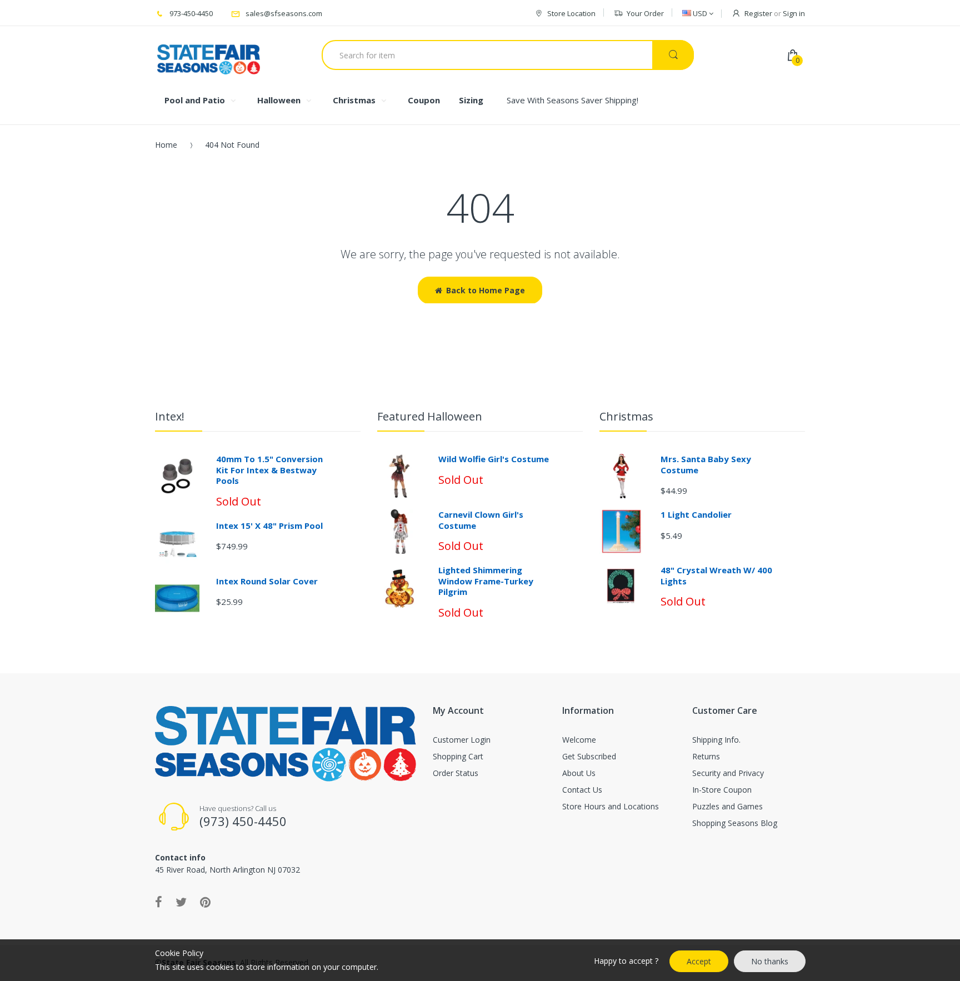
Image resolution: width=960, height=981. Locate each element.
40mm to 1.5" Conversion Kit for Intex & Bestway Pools (269, 469)
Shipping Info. (716, 739)
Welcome (579, 739)
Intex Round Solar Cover (267, 581)
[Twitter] (181, 901)
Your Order (645, 13)
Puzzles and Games (727, 806)
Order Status (455, 773)
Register (758, 13)
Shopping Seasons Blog (734, 823)
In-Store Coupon (722, 789)
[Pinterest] (205, 901)
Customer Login (462, 739)
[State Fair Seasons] (208, 55)
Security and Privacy (728, 773)
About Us (579, 773)
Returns (706, 756)
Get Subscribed (589, 756)
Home (166, 144)
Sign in (794, 13)
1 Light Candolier (696, 514)
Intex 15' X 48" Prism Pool (269, 525)
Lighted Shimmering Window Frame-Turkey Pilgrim (485, 580)
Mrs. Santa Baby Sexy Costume (706, 464)
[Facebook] (158, 901)
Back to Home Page (485, 290)
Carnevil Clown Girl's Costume (480, 520)
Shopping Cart (458, 756)
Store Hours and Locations (610, 806)
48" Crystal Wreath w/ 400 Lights (716, 575)
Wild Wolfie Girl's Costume (493, 458)
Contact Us (582, 789)
